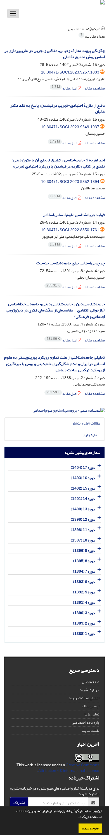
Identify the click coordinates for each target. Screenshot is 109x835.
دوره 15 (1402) (83, 488)
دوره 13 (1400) (83, 509)
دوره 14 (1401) (83, 499)
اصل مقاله (65, 88)
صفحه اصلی (90, 681)
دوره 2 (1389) (84, 623)
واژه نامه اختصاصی (85, 722)
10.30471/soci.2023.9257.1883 (70, 72)
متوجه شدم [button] (90, 828)
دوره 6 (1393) (84, 582)
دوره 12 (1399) (83, 519)
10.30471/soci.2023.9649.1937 (70, 127)
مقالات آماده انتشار (86, 423)
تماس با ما (91, 714)
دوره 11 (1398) (83, 530)
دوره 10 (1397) (83, 540)
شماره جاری (91, 435)
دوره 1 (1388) (84, 633)
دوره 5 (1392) (84, 592)
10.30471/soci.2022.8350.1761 (70, 230)
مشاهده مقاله (94, 88)
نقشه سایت (90, 730)
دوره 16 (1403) (83, 478)
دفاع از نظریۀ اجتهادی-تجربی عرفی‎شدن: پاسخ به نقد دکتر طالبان (57, 108)
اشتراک (19, 802)
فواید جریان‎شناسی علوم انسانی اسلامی (74, 215)
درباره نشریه (89, 690)
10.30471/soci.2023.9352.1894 (70, 181)
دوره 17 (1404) (83, 467)
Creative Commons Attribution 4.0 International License (68, 767)
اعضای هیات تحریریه (84, 698)
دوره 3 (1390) (84, 613)
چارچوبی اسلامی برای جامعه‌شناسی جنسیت (70, 263)
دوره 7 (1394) (84, 571)
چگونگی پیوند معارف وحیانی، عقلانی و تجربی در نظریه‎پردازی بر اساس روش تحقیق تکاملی (54, 54)
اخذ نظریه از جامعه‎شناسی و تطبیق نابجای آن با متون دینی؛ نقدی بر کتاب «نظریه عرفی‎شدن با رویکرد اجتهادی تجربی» (58, 163)
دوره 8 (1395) (84, 561)
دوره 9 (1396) (84, 550)
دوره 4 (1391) (84, 602)
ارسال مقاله (90, 706)
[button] (76, 817)
